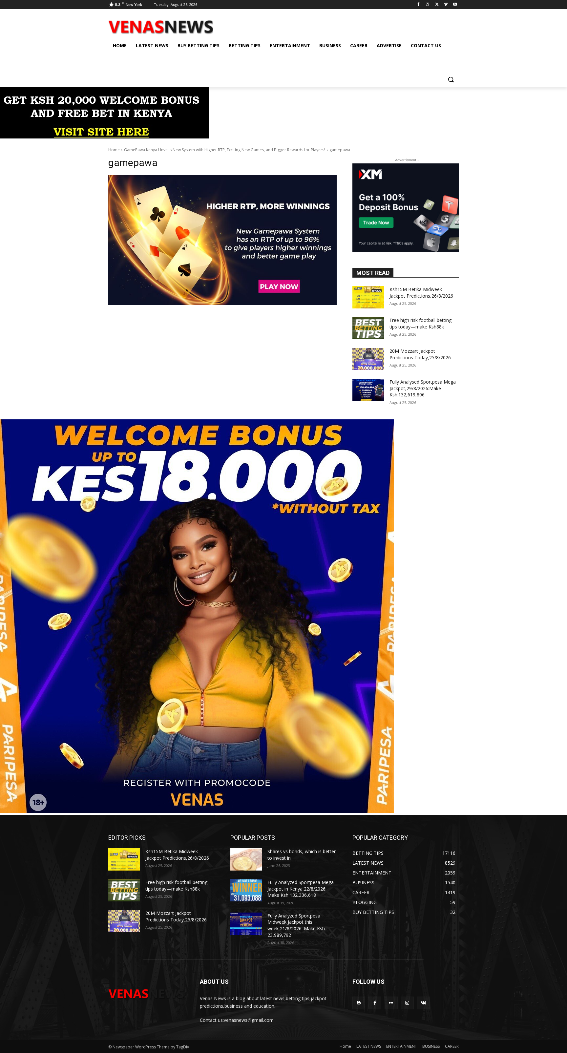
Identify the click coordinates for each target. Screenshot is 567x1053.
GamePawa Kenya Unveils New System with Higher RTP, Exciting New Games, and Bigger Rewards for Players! (224, 150)
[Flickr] (391, 1003)
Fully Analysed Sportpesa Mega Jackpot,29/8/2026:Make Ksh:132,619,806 (422, 388)
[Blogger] (358, 1003)
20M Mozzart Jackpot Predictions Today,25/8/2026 (420, 354)
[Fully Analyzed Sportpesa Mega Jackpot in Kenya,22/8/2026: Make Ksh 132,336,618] (246, 890)
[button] (451, 79)
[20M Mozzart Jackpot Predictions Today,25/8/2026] (368, 359)
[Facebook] (418, 5)
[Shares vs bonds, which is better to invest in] (246, 859)
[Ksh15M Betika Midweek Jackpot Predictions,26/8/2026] (368, 297)
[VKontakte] (423, 1003)
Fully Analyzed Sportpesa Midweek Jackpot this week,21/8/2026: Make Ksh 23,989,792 (296, 925)
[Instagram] (427, 5)
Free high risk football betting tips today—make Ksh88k (420, 323)
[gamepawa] (222, 240)
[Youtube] (455, 5)
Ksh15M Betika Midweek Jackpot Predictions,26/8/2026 (421, 292)
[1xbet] (104, 136)
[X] (437, 5)
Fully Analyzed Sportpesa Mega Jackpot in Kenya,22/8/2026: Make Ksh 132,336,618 (300, 888)
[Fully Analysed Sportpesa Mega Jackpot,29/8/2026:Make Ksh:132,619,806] (368, 390)
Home (114, 150)
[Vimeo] (446, 5)
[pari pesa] (197, 811)
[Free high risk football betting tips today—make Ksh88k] (368, 328)
